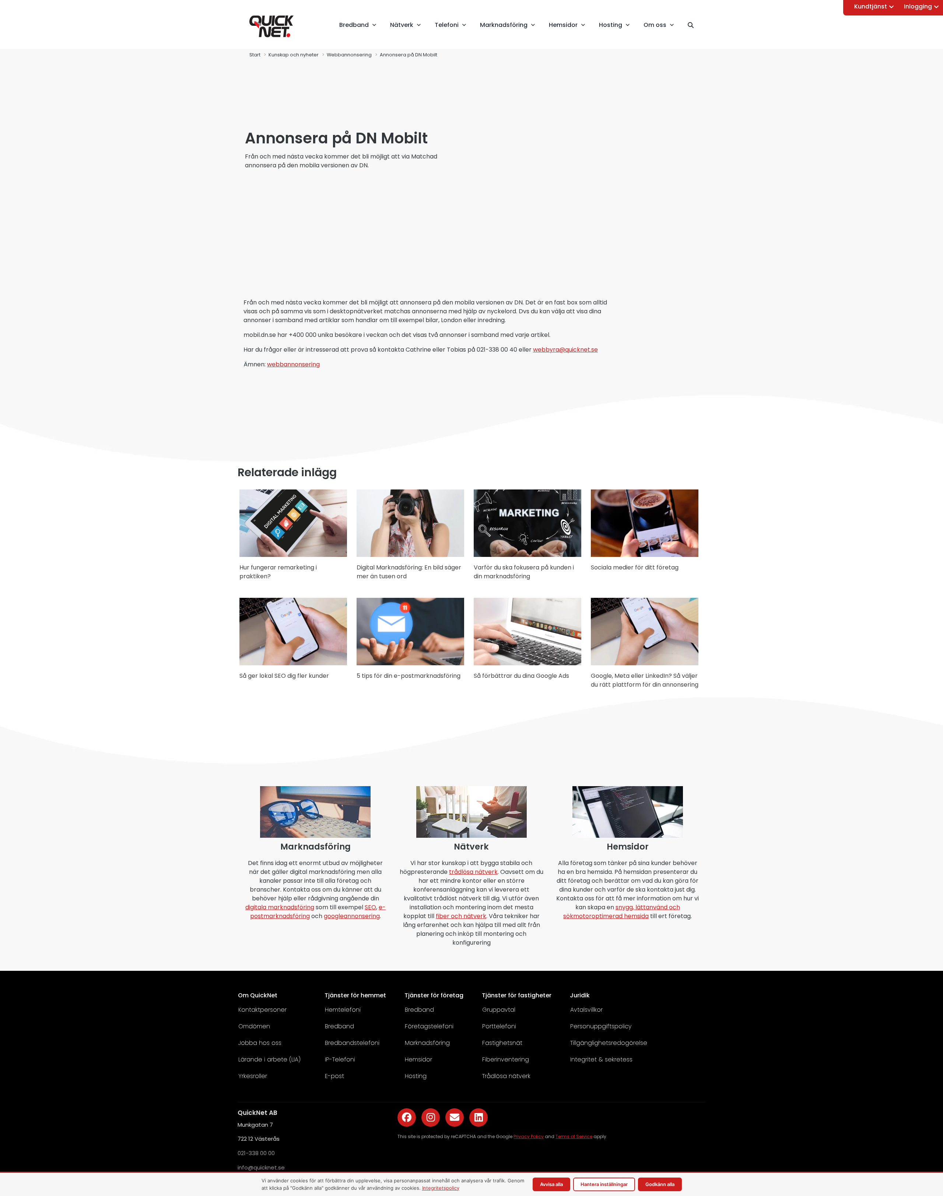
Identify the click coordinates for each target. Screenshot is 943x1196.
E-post (334, 1076)
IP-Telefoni (340, 1059)
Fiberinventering (505, 1059)
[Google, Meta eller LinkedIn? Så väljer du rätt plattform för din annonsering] (644, 663)
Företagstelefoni (429, 1026)
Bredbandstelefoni (352, 1043)
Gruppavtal (498, 1009)
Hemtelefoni (343, 1009)
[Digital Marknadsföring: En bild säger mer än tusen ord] (410, 555)
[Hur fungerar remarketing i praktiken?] (293, 555)
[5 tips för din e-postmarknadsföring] (410, 663)
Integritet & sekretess (601, 1059)
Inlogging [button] (918, 6)
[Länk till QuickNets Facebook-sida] (406, 1117)
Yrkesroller (252, 1076)
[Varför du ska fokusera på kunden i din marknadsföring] (527, 555)
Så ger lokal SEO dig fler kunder (284, 676)
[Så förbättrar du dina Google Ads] (527, 663)
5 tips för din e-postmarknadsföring (408, 676)
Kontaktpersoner (262, 1009)
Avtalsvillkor (586, 1009)
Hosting (416, 1076)
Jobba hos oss (259, 1043)
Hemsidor (418, 1059)
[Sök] (694, 25)
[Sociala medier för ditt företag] (644, 555)
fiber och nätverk (461, 916)
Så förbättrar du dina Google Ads (521, 676)
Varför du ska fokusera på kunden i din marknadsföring (524, 571)
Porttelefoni (499, 1026)
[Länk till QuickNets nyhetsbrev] (454, 1117)
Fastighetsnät (502, 1043)
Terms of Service (573, 1136)
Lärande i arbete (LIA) (269, 1059)
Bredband (339, 1026)
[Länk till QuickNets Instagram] (430, 1117)
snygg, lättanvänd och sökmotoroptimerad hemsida (621, 911)
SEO (370, 907)
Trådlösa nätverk (506, 1076)
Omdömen (254, 1026)
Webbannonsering (349, 55)
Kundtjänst (870, 6)
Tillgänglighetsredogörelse (608, 1043)
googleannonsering (352, 916)
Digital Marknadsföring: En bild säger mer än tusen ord (409, 571)
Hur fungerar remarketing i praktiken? (278, 571)
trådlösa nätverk (473, 872)
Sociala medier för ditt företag (635, 567)
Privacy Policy (528, 1136)
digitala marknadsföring (279, 907)
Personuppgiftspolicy (600, 1026)
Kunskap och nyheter (294, 55)
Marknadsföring (427, 1043)
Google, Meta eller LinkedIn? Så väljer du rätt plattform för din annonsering (644, 680)
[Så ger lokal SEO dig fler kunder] (293, 663)
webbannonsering (293, 364)
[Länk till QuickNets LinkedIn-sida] (478, 1117)
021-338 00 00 (256, 1153)
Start (254, 55)
